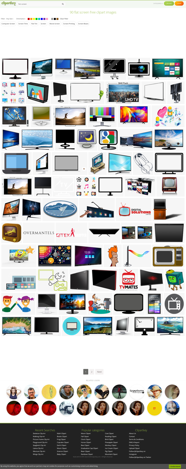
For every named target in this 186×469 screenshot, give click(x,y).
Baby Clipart (61, 454)
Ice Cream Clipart (111, 448)
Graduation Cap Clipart (89, 448)
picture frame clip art (41, 439)
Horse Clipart (86, 442)
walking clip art (39, 436)
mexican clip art (39, 451)
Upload (169, 3)
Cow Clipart (109, 433)
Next (99, 371)
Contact (132, 436)
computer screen (8, 24)
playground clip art (40, 442)
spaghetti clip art (39, 445)
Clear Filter (64, 19)
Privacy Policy (134, 445)
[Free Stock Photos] (8, 3)
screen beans (83, 24)
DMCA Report (134, 442)
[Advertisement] (93, 41)
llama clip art (38, 448)
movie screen (55, 24)
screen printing (69, 24)
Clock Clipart (85, 439)
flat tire (34, 24)
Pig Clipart (109, 451)
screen (43, 24)
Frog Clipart (61, 439)
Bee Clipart (85, 445)
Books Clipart (62, 436)
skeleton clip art (39, 433)
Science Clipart (62, 451)
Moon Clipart (86, 433)
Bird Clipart (109, 439)
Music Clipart (62, 448)
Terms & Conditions (136, 439)
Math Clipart (61, 433)
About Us (132, 433)
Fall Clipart (85, 436)
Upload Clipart (134, 448)
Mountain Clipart (111, 454)
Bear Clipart (85, 451)
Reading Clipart (110, 436)
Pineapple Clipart (111, 442)
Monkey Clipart (110, 445)
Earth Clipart (61, 445)
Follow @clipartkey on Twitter (140, 457)
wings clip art (38, 454)
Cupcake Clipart (63, 442)
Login (179, 3)
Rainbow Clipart (87, 454)
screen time (23, 24)
